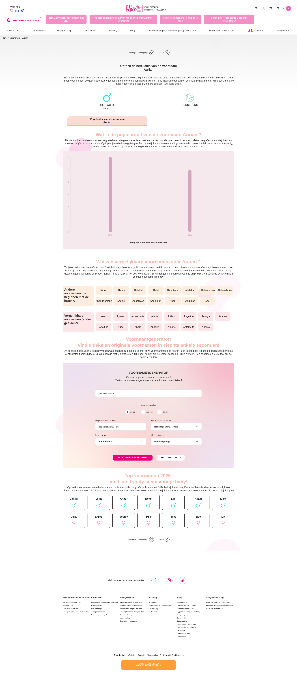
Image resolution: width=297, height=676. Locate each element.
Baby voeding (182, 621)
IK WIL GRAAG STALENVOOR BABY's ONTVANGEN (148, 665)
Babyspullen (181, 630)
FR (284, 8)
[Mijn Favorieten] (270, 8)
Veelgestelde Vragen (215, 597)
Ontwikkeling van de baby (186, 605)
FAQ (116, 655)
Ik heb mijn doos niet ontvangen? (218, 602)
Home (5, 38)
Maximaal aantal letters (161, 420)
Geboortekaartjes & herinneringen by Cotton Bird (172, 30)
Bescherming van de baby (186, 627)
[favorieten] (151, 52)
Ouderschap (181, 636)
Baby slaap (181, 615)
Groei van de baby (183, 633)
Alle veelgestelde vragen (214, 609)
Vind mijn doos (68, 605)
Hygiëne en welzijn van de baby (188, 612)
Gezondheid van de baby (186, 609)
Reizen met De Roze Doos (222, 30)
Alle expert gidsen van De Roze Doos (76, 612)
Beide (165, 412)
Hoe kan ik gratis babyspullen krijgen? (219, 605)
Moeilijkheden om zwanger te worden (104, 602)
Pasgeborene (182, 602)
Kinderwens (97, 597)
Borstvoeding (182, 618)
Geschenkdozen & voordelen (26, 20)
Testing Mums (282, 30)
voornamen (15, 38)
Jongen (149, 412)
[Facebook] (7, 10)
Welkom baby (153, 609)
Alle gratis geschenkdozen (72, 602)
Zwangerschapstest (98, 612)
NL (288, 8)
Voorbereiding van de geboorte (159, 605)
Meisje (133, 412)
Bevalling (152, 597)
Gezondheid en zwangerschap (131, 605)
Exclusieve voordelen (70, 609)
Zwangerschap (127, 597)
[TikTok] (22, 10)
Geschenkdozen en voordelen (77, 597)
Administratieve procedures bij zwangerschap (130, 616)
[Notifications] (278, 8)
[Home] (147, 9)
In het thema (100, 435)
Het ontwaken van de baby (186, 624)
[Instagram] (11, 10)
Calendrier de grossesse (128, 621)
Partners (122, 655)
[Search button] (256, 8)
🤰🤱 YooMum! (255, 30)
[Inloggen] (263, 8)
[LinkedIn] (17, 10)
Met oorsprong (157, 435)
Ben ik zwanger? (97, 609)
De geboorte (152, 602)
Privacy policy (152, 655)
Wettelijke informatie (136, 655)
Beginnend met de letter (105, 420)
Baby (179, 597)
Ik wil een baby (96, 605)
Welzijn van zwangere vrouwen (131, 609)
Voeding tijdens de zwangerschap (132, 612)
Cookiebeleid (165, 655)
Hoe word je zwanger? (99, 615)
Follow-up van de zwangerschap (131, 602)
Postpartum (152, 612)
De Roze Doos (12, 30)
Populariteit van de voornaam (107, 121)
